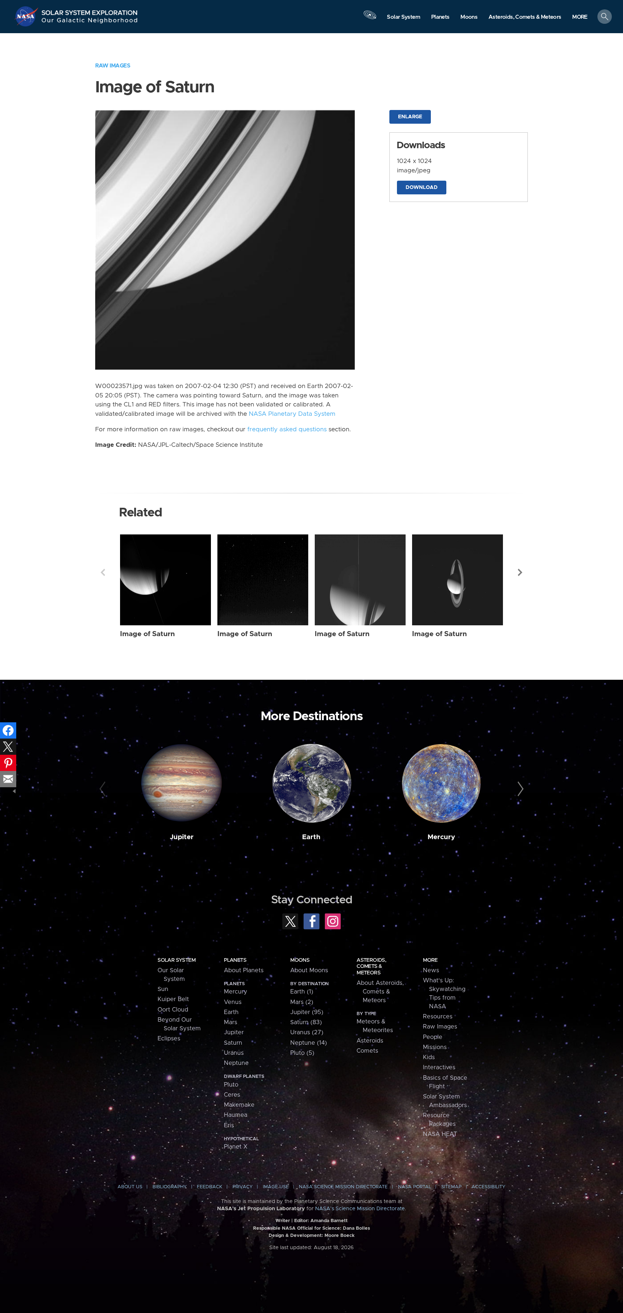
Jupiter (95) (306, 1012)
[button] (580, 17)
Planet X (235, 1147)
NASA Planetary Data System (292, 414)
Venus (233, 1002)
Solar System (176, 960)
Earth (311, 837)
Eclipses (169, 1038)
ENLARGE (410, 116)
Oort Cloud (173, 1010)
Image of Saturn (147, 634)
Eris (229, 1125)
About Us (130, 1187)
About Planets (244, 970)
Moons (299, 960)
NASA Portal (414, 1187)
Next (520, 572)
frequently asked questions (287, 429)
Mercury (441, 837)
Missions (435, 1047)
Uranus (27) (306, 1032)
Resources (437, 1016)
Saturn (233, 1043)
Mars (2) (301, 1002)
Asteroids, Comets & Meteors (371, 966)
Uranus (234, 1053)
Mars (230, 1022)
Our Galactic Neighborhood (89, 21)
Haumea (235, 1115)
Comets (367, 1051)
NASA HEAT (440, 1134)
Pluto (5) (302, 1053)
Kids (429, 1057)
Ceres (232, 1095)
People (432, 1037)
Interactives (439, 1067)
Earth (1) (301, 992)
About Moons (309, 970)
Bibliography (170, 1187)
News (431, 970)
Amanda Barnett (329, 1221)
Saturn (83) (306, 1022)
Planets (235, 960)
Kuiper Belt (173, 999)
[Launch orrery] (370, 18)
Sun (163, 989)
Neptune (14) (308, 1043)
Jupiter (182, 837)
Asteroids (370, 1041)
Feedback (209, 1187)
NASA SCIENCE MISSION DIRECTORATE (343, 1187)
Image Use (276, 1187)
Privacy (243, 1187)
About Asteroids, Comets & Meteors (380, 991)
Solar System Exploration (89, 10)
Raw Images (112, 66)
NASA (27, 16)
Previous (102, 572)
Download (422, 187)
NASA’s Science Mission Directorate (360, 1208)
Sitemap (451, 1187)
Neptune (236, 1063)
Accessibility (488, 1187)
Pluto (231, 1085)
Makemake (239, 1105)
